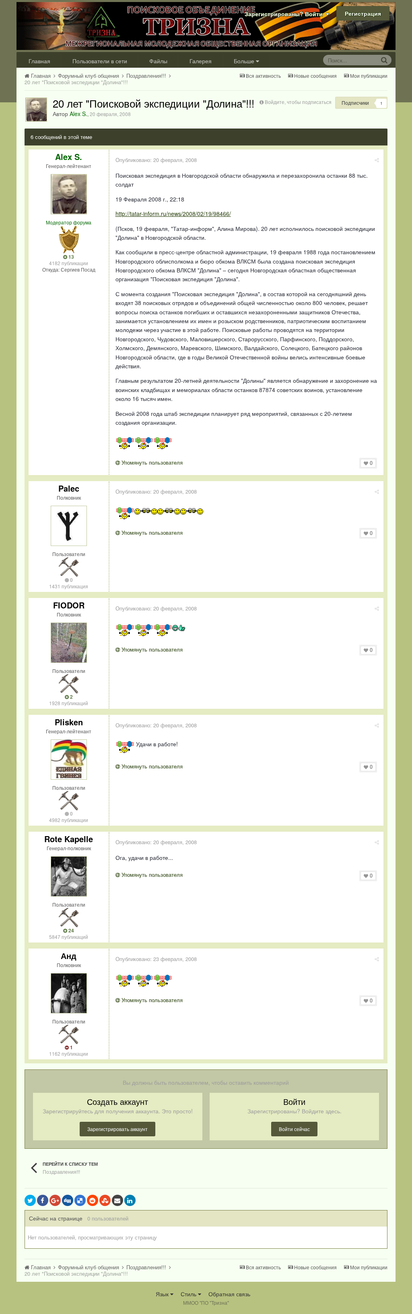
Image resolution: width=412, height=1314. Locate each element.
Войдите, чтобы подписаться (298, 101)
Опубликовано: (156, 160)
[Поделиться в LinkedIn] (130, 1200)
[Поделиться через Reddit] (92, 1200)
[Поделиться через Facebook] (42, 1200)
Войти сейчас (294, 1128)
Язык (163, 1294)
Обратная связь (229, 1294)
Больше (244, 61)
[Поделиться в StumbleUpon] (105, 1200)
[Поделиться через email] (117, 1200)
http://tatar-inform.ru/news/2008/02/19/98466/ (173, 214)
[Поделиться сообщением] (377, 160)
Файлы (158, 61)
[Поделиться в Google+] (55, 1200)
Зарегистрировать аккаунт (117, 1128)
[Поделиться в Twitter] (30, 1200)
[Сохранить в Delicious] (80, 1200)
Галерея (201, 61)
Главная (39, 61)
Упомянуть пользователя (151, 462)
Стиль (189, 1294)
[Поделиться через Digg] (67, 1200)
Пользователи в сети (99, 61)
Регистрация (363, 13)
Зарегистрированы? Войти (285, 14)
